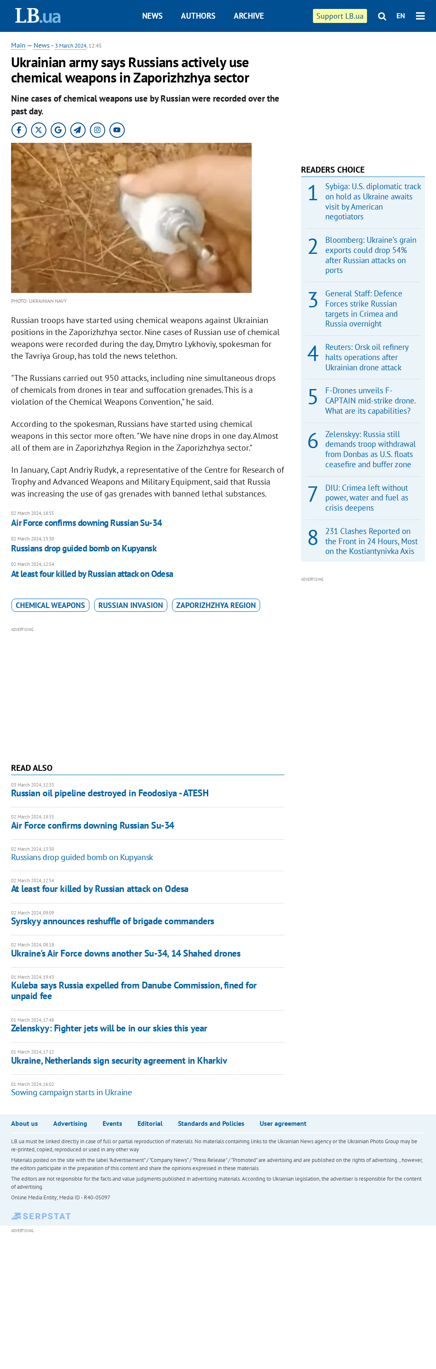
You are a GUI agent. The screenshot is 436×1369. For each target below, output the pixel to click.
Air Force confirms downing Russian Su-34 (86, 522)
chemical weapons (50, 605)
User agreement (283, 1123)
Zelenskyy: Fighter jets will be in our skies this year (109, 1028)
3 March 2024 (70, 45)
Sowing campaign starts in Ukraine (71, 1092)
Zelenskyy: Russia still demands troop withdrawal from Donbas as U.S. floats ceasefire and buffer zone (370, 449)
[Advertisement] (147, 693)
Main (18, 45)
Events (112, 1123)
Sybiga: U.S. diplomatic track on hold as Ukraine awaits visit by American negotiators (373, 201)
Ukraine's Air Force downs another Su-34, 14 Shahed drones (126, 953)
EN (400, 15)
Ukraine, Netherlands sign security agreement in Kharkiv (119, 1060)
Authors (198, 16)
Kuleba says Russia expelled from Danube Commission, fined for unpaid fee (134, 990)
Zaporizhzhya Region (216, 605)
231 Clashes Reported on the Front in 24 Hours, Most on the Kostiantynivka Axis (371, 541)
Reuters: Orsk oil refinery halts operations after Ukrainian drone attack (366, 357)
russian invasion (130, 605)
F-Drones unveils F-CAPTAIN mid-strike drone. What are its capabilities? (370, 400)
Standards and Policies (211, 1123)
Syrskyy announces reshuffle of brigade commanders (112, 921)
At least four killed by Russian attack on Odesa (92, 573)
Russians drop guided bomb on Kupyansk (84, 548)
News (152, 16)
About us (24, 1123)
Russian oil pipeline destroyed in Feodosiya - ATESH (110, 793)
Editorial (150, 1123)
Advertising (70, 1123)
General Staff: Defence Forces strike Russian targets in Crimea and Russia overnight (363, 308)
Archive (249, 16)
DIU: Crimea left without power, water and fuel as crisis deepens (366, 498)
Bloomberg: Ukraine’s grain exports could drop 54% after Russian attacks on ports (370, 255)
